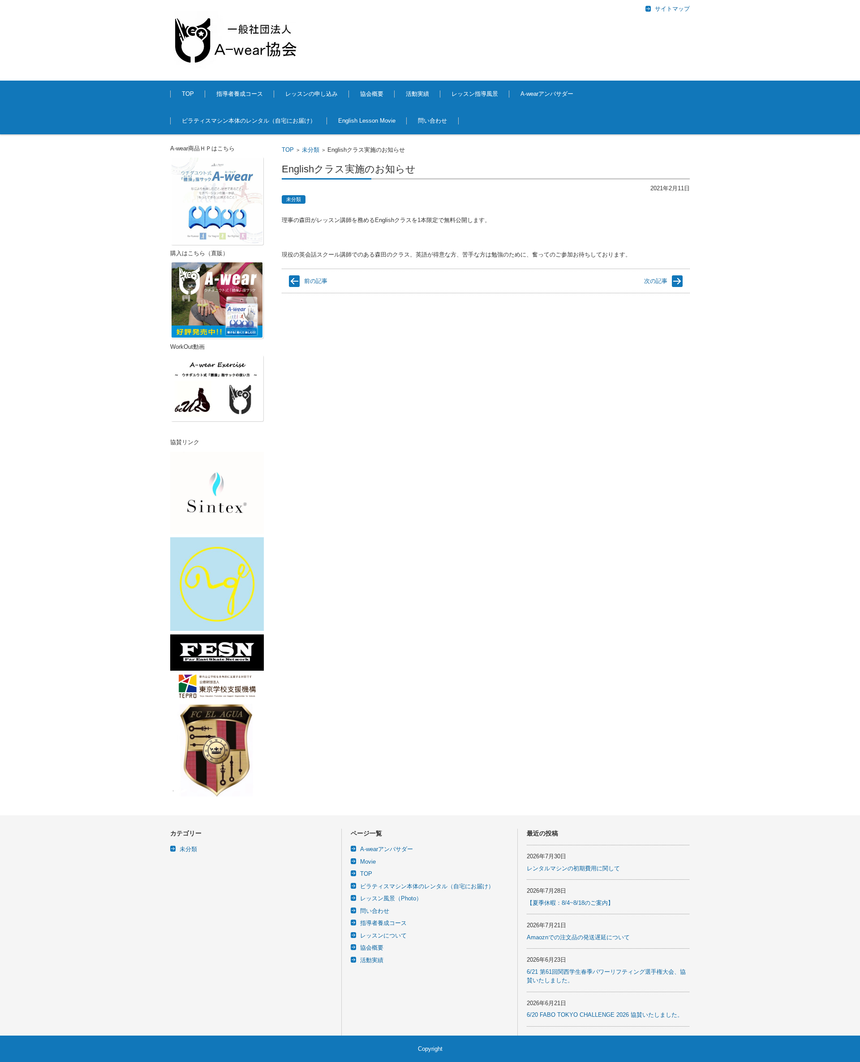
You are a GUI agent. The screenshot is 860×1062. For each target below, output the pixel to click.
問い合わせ (432, 120)
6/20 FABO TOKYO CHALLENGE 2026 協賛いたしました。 (605, 1014)
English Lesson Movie (367, 120)
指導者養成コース (239, 93)
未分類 (310, 149)
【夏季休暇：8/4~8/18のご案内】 (570, 902)
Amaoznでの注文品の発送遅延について (578, 937)
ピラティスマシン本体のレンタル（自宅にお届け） (249, 120)
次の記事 (655, 281)
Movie (368, 861)
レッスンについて (383, 935)
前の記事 (315, 281)
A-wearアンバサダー (546, 93)
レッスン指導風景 (475, 93)
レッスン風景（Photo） (391, 898)
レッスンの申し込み (311, 93)
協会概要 (371, 93)
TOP (188, 93)
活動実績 (417, 93)
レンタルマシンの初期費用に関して (573, 868)
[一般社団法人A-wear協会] (237, 40)
